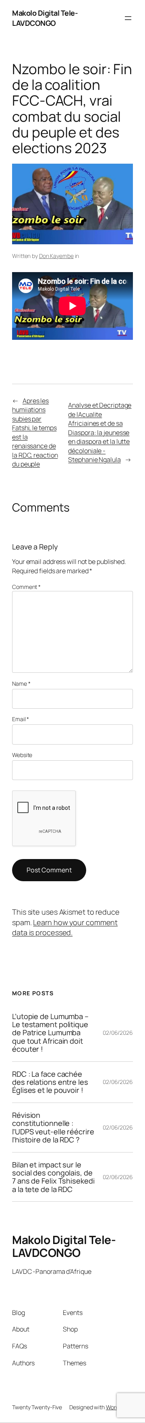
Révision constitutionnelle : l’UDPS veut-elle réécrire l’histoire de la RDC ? (53, 1127)
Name (21, 683)
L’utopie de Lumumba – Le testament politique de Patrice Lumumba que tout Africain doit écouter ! (50, 1032)
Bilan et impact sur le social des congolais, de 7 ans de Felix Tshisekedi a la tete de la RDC (53, 1177)
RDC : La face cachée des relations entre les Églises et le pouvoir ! (50, 1082)
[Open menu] (128, 18)
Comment (26, 587)
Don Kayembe (56, 256)
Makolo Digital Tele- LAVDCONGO (45, 18)
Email (20, 719)
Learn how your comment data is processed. (65, 927)
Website (22, 755)
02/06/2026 (118, 1032)
